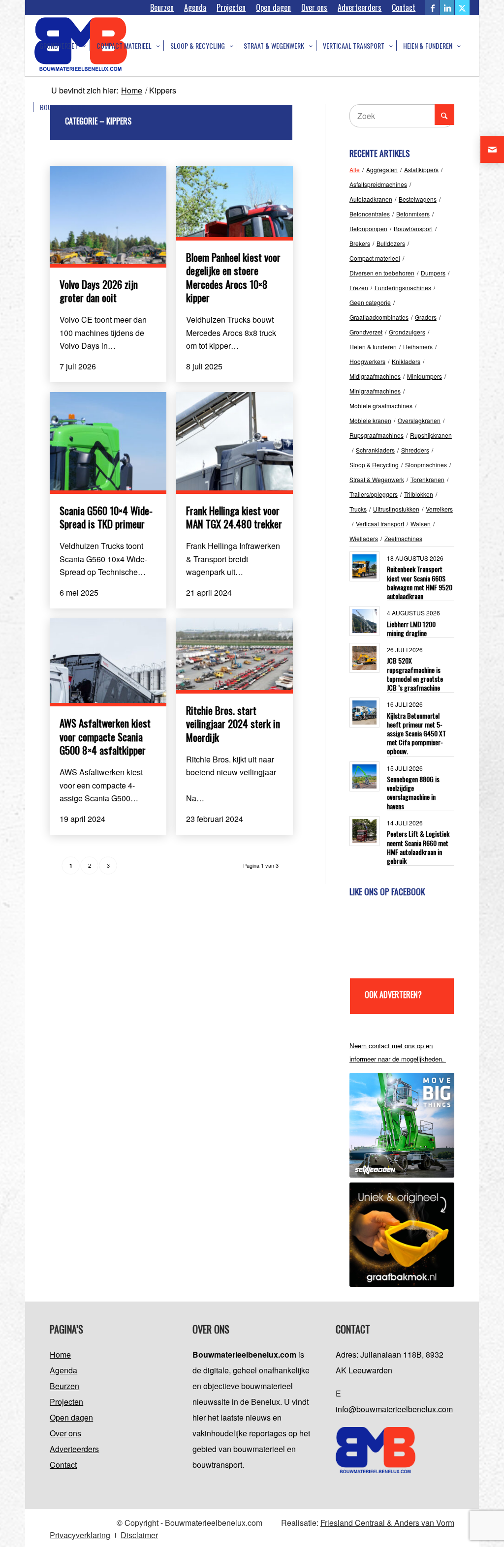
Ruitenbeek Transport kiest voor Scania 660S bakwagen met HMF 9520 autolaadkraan (419, 582)
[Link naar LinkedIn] (447, 7)
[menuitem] (162, 7)
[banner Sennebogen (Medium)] (401, 1125)
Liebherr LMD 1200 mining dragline (411, 628)
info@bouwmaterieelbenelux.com (394, 1409)
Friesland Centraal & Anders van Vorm (387, 1522)
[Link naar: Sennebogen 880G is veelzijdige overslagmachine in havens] (364, 776)
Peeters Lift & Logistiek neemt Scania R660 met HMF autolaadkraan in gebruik (418, 847)
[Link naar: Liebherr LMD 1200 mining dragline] (364, 621)
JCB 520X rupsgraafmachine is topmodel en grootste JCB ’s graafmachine (415, 674)
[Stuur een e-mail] (492, 149)
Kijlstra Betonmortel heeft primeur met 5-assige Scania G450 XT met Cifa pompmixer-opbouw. (416, 733)
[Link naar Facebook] (432, 7)
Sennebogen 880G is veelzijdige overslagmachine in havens (413, 792)
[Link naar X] (462, 7)
